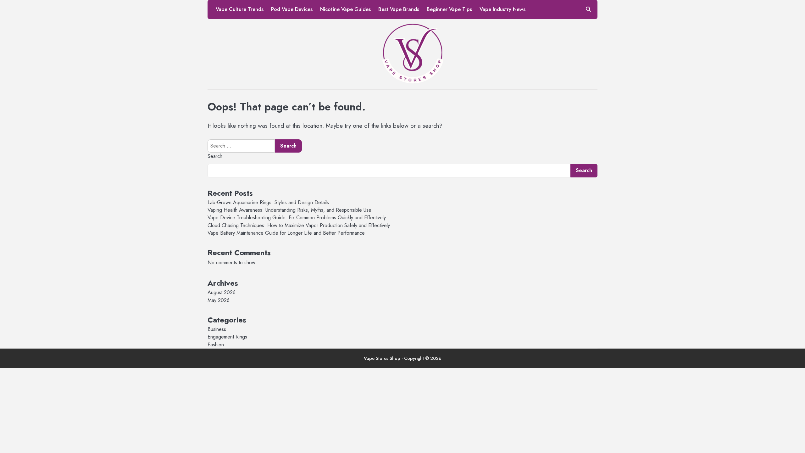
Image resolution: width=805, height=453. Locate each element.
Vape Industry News (502, 9)
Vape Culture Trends (240, 9)
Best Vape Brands (398, 9)
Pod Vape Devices (292, 9)
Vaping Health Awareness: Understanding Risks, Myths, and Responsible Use (289, 210)
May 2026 (219, 300)
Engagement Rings (227, 336)
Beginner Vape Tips (449, 9)
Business (217, 329)
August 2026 (222, 292)
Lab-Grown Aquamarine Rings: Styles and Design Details (268, 202)
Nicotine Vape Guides (345, 9)
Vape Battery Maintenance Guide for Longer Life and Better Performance (286, 233)
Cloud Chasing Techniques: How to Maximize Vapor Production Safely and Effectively (299, 225)
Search (215, 156)
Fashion (216, 344)
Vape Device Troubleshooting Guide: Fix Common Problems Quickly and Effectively (297, 217)
